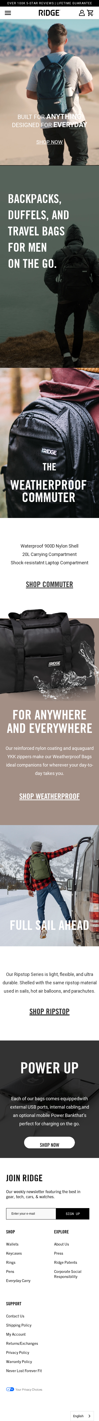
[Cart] (90, 13)
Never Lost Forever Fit (24, 1370)
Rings (10, 1262)
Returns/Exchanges (22, 1343)
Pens (10, 1271)
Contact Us (15, 1315)
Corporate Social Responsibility (67, 1274)
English (78, 1416)
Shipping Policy (18, 1325)
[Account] (81, 12)
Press (58, 1253)
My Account (16, 1334)
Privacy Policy (17, 1352)
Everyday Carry (18, 1280)
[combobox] (82, 1416)
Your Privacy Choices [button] (28, 1389)
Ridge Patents (65, 1262)
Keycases (14, 1253)
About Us (61, 1244)
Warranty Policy (19, 1361)
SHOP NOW (49, 142)
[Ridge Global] (49, 13)
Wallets (12, 1244)
